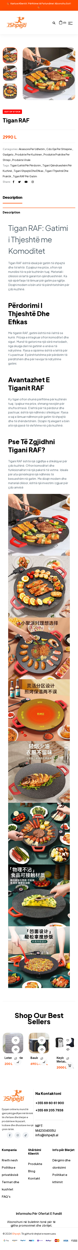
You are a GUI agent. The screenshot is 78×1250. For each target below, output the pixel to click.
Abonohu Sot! (63, 3)
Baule (34, 1058)
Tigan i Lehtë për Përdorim (25, 165)
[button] (69, 55)
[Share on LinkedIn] (33, 181)
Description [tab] (11, 212)
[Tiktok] (25, 1135)
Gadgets (8, 154)
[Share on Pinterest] (26, 181)
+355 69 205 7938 (49, 1110)
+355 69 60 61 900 (49, 1103)
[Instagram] (18, 1135)
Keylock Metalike (63, 1059)
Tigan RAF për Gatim (25, 176)
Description (12, 197)
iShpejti (16, 1233)
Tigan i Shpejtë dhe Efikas (28, 170)
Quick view (16, 1049)
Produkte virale (21, 159)
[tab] (14, 199)
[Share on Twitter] (19, 181)
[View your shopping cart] (61, 22)
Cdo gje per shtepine (59, 149)
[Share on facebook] (13, 181)
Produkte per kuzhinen (28, 154)
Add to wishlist (16, 1040)
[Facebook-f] (10, 1135)
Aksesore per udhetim (32, 149)
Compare (16, 1059)
